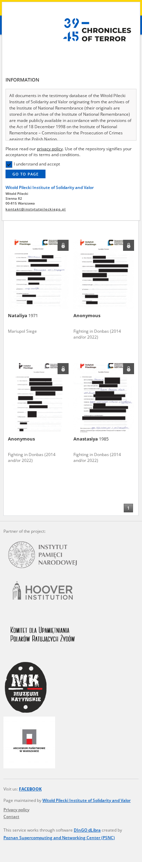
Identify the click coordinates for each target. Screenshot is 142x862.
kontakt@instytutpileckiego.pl (36, 209)
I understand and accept (37, 164)
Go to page (25, 174)
